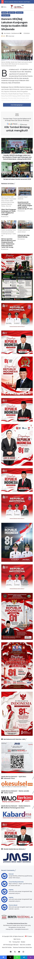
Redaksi (23, 942)
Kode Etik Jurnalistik (25, 944)
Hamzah (11, 874)
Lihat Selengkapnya (17, 105)
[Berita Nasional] (17, 7)
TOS (10, 942)
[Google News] (12, 124)
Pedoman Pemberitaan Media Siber (22, 947)
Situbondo (19, 12)
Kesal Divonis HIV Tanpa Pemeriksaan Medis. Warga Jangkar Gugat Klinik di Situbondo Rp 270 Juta (25, 205)
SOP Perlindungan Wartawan (11, 944)
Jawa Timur (11, 12)
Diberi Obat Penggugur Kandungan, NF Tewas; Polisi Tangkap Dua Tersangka (8, 212)
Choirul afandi (13, 905)
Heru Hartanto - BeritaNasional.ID (12, 33)
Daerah (4, 12)
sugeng (11, 889)
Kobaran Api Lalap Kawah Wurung (23, 236)
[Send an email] (20, 33)
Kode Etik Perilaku (7, 947)
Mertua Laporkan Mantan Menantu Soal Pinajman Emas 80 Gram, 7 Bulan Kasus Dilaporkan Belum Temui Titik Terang (8, 243)
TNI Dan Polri (5, 15)
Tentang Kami (16, 942)
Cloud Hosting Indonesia (16, 881)
